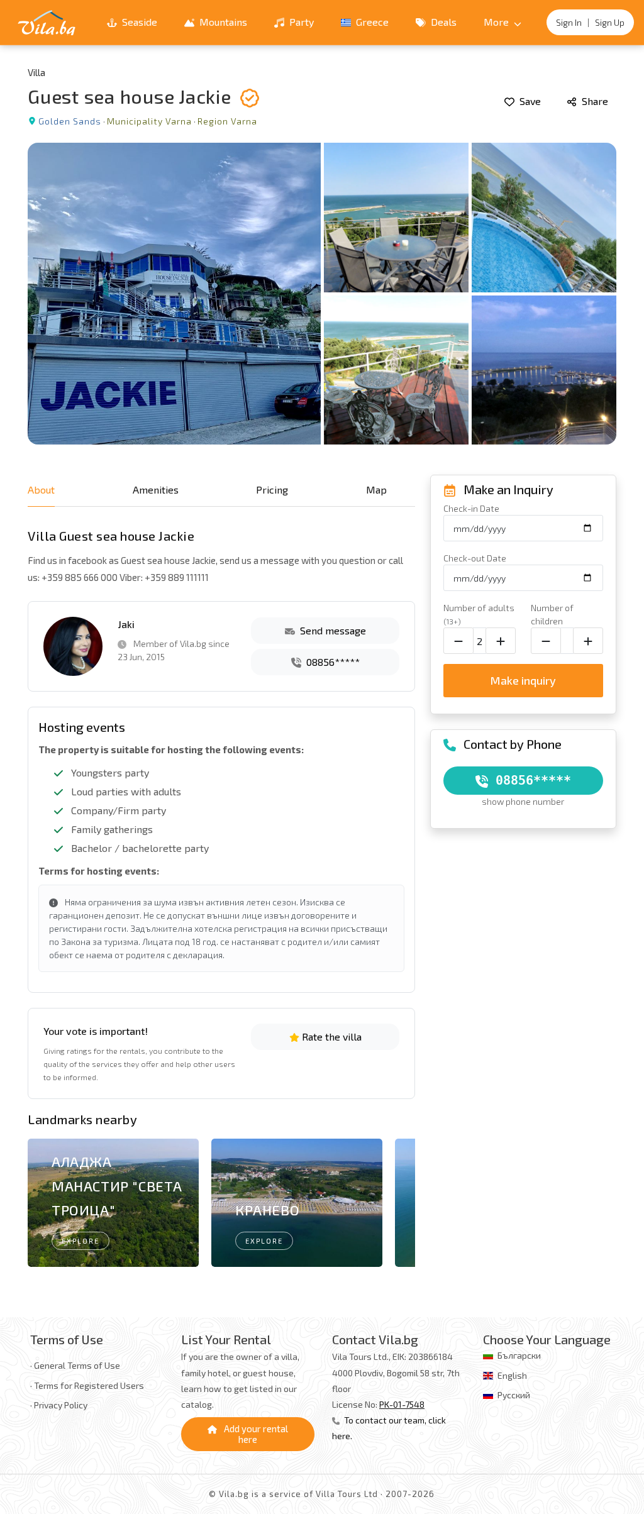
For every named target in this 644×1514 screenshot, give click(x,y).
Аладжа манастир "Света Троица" (117, 1185)
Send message (331, 630)
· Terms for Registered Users (87, 1385)
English (512, 1375)
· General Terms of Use (75, 1365)
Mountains (222, 22)
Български (519, 1355)
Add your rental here (255, 1434)
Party (300, 22)
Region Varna (227, 121)
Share (593, 101)
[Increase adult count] (501, 640)
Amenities (156, 489)
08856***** (332, 662)
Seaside (138, 22)
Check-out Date (474, 558)
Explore (80, 1241)
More (497, 22)
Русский (513, 1395)
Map (376, 489)
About (41, 489)
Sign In (569, 22)
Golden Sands (69, 121)
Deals (442, 22)
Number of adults (478, 614)
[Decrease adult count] (458, 640)
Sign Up (610, 22)
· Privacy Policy (58, 1405)
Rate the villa (330, 1036)
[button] (400, 1206)
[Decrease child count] (546, 640)
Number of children (552, 614)
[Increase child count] (588, 640)
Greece (371, 22)
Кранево (267, 1210)
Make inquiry (523, 680)
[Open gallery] (322, 294)
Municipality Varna (149, 121)
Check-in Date (471, 508)
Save (529, 101)
